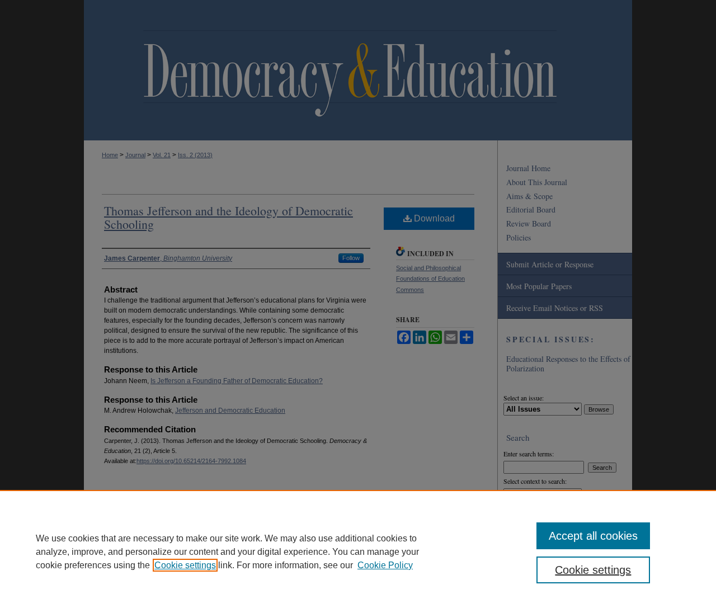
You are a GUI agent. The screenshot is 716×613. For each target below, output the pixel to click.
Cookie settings (185, 565)
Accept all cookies (593, 536)
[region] (358, 551)
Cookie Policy (385, 565)
